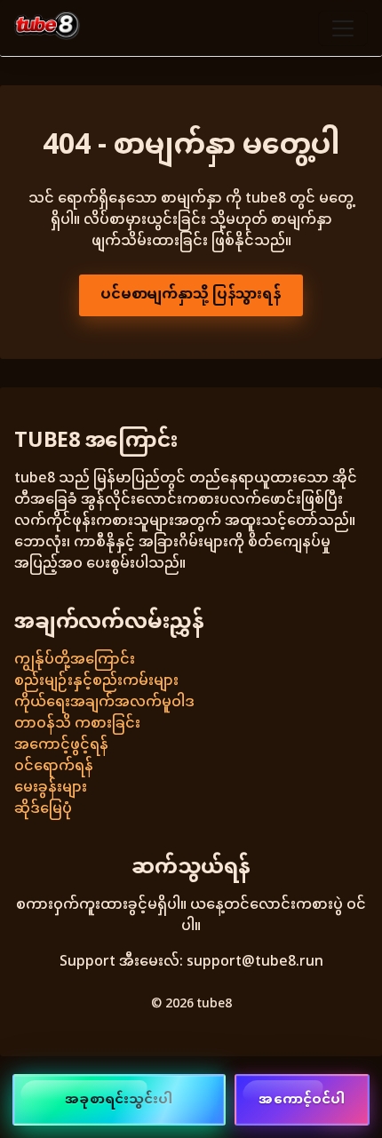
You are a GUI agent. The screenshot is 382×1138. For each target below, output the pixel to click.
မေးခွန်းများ (50, 788)
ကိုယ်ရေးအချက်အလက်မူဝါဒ (104, 703)
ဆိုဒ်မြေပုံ (43, 809)
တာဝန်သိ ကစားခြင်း (77, 724)
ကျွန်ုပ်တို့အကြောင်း (74, 660)
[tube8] (47, 28)
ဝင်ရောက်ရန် (53, 767)
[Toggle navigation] (343, 28)
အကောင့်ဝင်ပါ (302, 1100)
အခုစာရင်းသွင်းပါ (118, 1100)
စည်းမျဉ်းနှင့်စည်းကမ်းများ (96, 681)
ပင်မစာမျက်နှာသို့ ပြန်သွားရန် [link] (191, 295)
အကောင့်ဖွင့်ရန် (61, 745)
